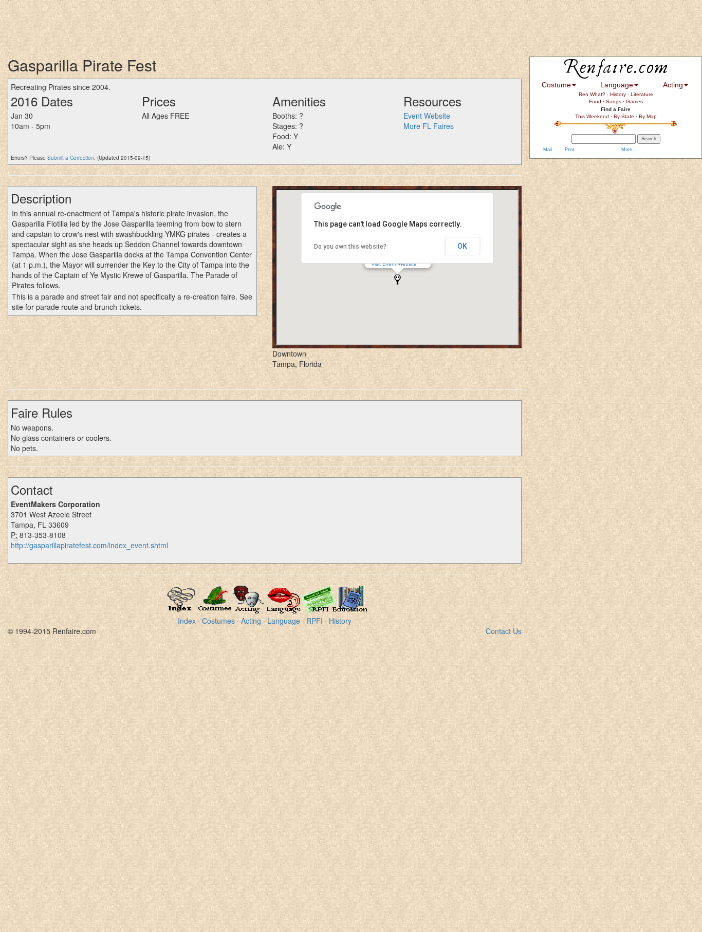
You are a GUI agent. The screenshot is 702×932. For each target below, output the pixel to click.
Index (187, 621)
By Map (648, 116)
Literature (642, 94)
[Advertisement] (187, 23)
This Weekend (592, 116)
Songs (613, 101)
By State (624, 116)
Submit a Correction (70, 157)
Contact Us (504, 631)
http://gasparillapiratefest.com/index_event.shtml (89, 545)
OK (462, 246)
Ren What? (592, 94)
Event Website (426, 115)
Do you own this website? (350, 246)
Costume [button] (556, 85)
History (340, 621)
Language (283, 621)
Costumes (218, 621)
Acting (251, 621)
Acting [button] (673, 85)
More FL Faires (428, 126)
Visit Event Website (393, 264)
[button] (397, 279)
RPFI (314, 621)
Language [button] (616, 85)
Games (634, 101)
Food (595, 101)
